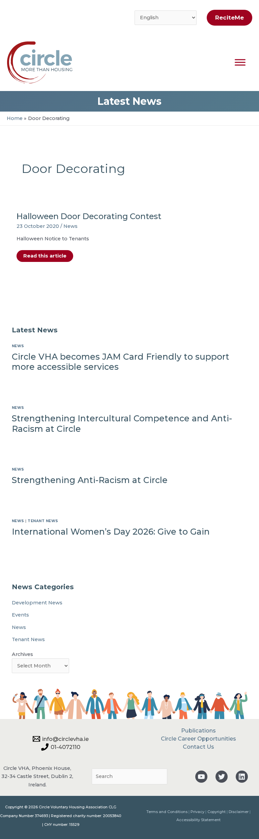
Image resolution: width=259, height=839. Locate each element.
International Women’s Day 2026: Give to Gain (111, 532)
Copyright (216, 811)
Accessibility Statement (198, 819)
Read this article (44, 257)
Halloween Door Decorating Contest (89, 216)
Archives (22, 654)
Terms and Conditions (167, 811)
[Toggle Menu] (240, 62)
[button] (227, 18)
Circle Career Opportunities (198, 738)
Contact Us (198, 746)
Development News (37, 603)
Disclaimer (239, 811)
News (70, 226)
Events (20, 615)
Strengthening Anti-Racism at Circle (90, 480)
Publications (198, 730)
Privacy (197, 811)
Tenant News (43, 521)
